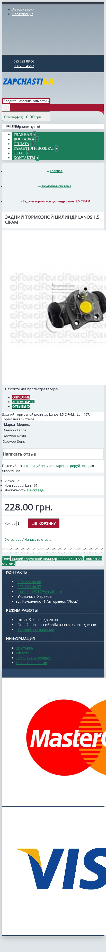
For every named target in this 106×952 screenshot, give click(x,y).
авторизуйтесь (35, 465)
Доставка (24, 648)
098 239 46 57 (29, 586)
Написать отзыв (37, 539)
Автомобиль (23, 402)
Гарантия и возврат (33, 657)
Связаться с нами (31, 662)
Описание (21, 397)
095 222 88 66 (29, 581)
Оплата (22, 653)
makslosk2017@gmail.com (39, 591)
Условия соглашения (35, 629)
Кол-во (10, 523)
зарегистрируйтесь (71, 465)
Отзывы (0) (21, 406)
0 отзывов (13, 539)
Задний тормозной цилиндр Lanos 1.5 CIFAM (47, 558)
